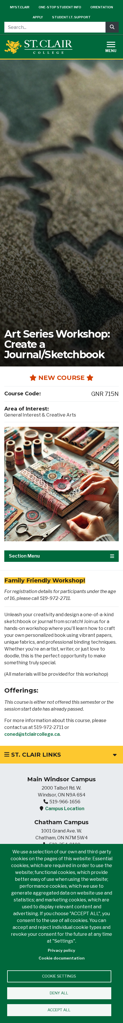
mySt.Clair (19, 7)
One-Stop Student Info (60, 7)
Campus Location (64, 808)
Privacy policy (61, 950)
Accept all (59, 1010)
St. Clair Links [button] (35, 754)
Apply (38, 17)
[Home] (38, 47)
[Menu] (114, 46)
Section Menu (24, 556)
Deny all (59, 993)
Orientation (101, 7)
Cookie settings (59, 976)
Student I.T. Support (71, 17)
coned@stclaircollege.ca (32, 734)
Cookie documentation (62, 958)
